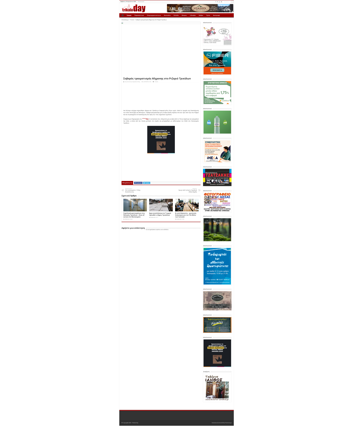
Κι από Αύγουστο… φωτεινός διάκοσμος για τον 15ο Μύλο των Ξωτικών (185, 215)
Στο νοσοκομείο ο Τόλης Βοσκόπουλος (132, 190)
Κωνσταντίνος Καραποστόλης (132, 81)
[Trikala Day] (133, 8)
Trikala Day (122, 15)
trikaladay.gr (125, 20)
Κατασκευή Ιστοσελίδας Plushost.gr (222, 423)
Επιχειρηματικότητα (154, 15)
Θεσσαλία (167, 15)
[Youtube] (219, 2)
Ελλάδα (176, 15)
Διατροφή (216, 15)
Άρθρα (201, 15)
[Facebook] (215, 2)
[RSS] (221, 2)
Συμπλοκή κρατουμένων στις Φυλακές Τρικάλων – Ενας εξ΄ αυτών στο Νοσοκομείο (134, 215)
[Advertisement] (161, 97)
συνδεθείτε (165, 229)
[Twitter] (217, 2)
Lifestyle (193, 15)
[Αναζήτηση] (232, 1)
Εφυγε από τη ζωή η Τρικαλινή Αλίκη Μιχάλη (188, 190)
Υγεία (208, 15)
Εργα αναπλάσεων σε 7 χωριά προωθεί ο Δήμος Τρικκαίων (160, 214)
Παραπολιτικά (139, 15)
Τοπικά (129, 15)
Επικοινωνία (141, 1)
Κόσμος (184, 15)
